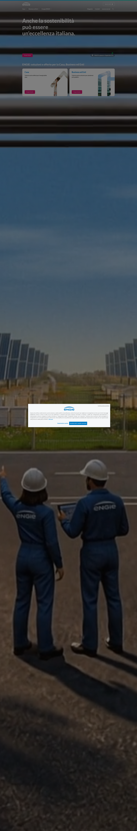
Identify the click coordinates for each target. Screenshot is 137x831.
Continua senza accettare (103, 405)
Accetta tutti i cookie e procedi (78, 423)
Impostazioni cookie (62, 423)
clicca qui (50, 419)
